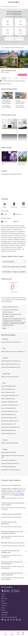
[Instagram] (17, 620)
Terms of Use (4, 605)
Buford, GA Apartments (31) (8, 392)
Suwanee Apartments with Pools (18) (10, 364)
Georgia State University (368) (8, 452)
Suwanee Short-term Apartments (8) (10, 376)
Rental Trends (4, 598)
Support (3, 600)
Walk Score (13, 282)
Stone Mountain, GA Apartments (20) (10, 427)
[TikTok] (20, 620)
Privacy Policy (4, 603)
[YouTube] (14, 620)
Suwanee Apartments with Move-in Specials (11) (13, 351)
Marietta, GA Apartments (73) (8, 424)
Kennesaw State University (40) (9, 460)
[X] (11, 620)
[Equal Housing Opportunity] (2, 620)
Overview (4, 78)
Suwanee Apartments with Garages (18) (11, 361)
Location (10, 78)
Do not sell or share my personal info (9, 617)
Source (4, 328)
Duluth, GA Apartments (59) (8, 389)
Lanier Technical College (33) (8, 466)
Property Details (24, 78)
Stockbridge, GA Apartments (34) (9, 402)
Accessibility (3, 612)
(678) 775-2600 (5, 72)
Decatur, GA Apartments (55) (8, 433)
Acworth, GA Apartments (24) (8, 414)
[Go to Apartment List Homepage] (14, 2)
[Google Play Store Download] (15, 592)
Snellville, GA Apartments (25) (8, 430)
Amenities (15, 78)
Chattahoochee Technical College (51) (10, 470)
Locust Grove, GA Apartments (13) (9, 405)
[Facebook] (8, 620)
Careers (3, 596)
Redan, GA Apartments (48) (8, 398)
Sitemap (3, 607)
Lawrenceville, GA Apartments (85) (9, 395)
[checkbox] (7, 22)
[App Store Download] (5, 592)
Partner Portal (4, 614)
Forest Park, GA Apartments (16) (9, 411)
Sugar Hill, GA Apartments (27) (8, 386)
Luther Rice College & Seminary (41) (10, 463)
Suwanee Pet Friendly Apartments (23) (10, 367)
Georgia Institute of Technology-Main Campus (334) (12, 456)
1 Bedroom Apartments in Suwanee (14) (11, 342)
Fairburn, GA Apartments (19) (8, 408)
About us (3, 594)
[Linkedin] (5, 620)
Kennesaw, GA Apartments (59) (9, 417)
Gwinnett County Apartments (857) (9, 443)
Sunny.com (3, 610)
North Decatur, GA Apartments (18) (10, 421)
